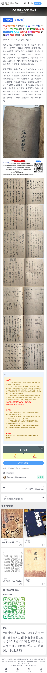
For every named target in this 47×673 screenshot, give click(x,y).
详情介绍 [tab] (9, 20)
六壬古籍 (10, 637)
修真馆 (31, 633)
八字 (38, 633)
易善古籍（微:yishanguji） (17, 477)
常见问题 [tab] (20, 20)
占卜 (24, 637)
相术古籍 (16, 646)
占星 (41, 637)
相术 (8, 646)
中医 (5, 633)
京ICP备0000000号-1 (17, 665)
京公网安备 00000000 (29, 665)
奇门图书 (28, 542)
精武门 (35, 646)
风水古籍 (10, 473)
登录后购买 (24, 463)
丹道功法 (24, 633)
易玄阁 (24, 13)
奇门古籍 (13, 641)
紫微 (40, 646)
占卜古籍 (33, 637)
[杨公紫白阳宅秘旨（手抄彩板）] (12, 523)
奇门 (5, 641)
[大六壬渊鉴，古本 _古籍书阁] (12, 562)
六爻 (18, 637)
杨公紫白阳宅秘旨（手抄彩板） (11, 543)
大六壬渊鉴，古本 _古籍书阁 (12, 581)
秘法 (29, 645)
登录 (38, 3)
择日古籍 (35, 641)
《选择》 (28, 581)
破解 (23, 646)
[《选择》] (35, 562)
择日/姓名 (24, 641)
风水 (6, 650)
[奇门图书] (35, 523)
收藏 (41, 477)
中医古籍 (14, 633)
